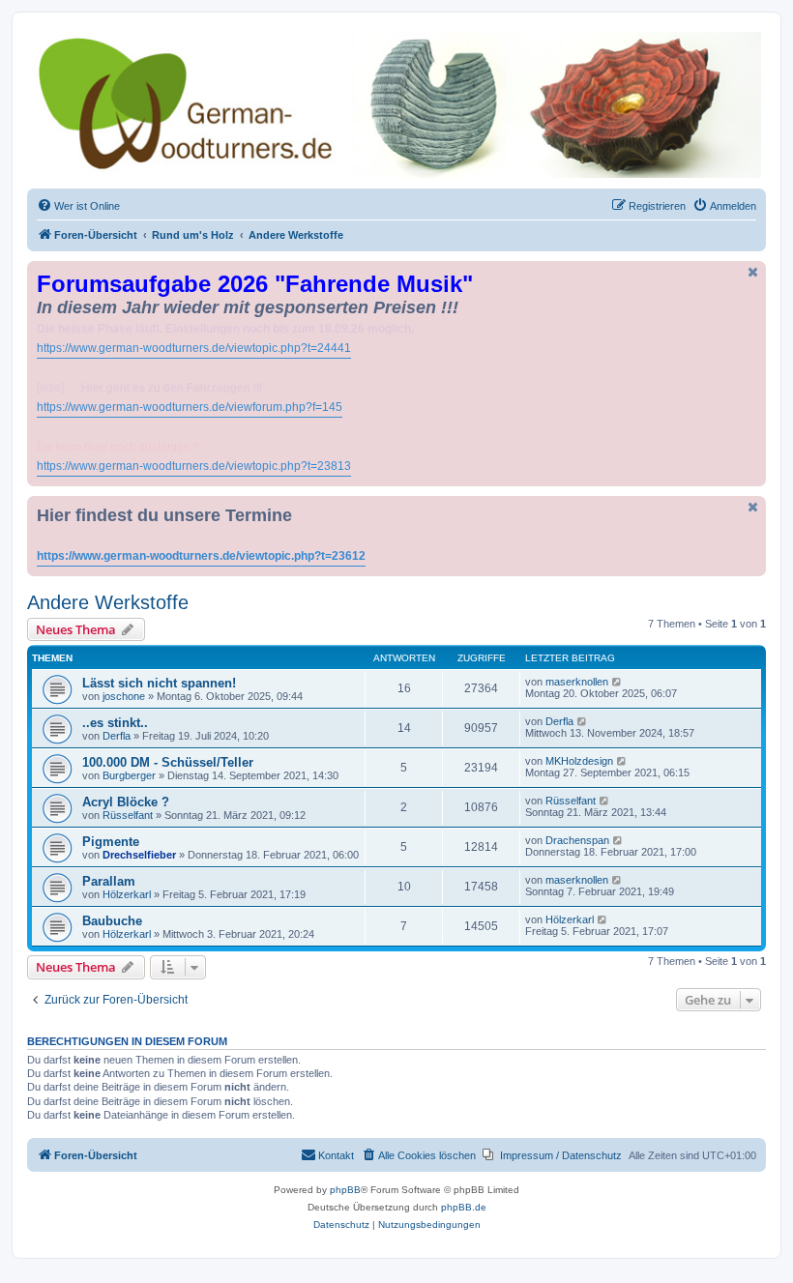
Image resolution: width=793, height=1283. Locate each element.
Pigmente (110, 841)
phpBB (345, 1189)
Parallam (108, 881)
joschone (124, 696)
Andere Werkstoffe (108, 602)
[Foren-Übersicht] (396, 105)
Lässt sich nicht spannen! (159, 683)
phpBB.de (463, 1207)
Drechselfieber (139, 854)
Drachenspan (577, 840)
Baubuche (112, 921)
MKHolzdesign (579, 761)
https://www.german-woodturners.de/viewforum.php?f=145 (189, 407)
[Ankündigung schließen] (753, 272)
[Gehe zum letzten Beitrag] (617, 681)
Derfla (117, 736)
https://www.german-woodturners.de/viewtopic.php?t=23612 (201, 556)
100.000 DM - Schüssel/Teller (167, 762)
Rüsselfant (128, 815)
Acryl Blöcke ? (125, 802)
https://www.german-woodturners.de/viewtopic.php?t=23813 (194, 466)
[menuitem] (78, 206)
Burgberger (129, 775)
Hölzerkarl (127, 894)
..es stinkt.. (115, 722)
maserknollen (576, 681)
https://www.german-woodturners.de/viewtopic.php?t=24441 (194, 348)
